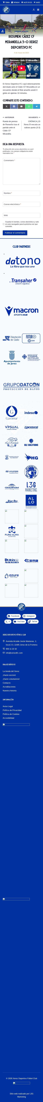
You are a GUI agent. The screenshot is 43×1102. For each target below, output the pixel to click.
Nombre (8, 193)
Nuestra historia (9, 691)
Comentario (9, 160)
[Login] (34, 9)
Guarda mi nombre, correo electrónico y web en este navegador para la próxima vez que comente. (22, 224)
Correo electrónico (12, 204)
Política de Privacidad (12, 710)
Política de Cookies (11, 714)
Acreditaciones (9, 687)
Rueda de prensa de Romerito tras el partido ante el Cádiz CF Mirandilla (11, 126)
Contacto (6, 683)
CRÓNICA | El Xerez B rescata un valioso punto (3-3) (32, 123)
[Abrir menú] (38, 10)
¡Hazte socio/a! (9, 675)
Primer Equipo (21, 31)
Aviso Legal (8, 706)
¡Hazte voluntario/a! (11, 679)
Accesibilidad (8, 718)
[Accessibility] (2, 31)
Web (6, 215)
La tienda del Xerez (11, 671)
